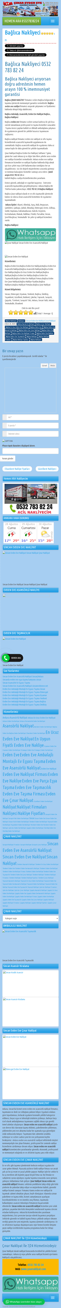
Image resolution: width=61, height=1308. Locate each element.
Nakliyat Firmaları (32, 806)
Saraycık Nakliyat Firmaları (11, 845)
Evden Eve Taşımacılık (33, 787)
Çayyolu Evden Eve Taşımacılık (12, 900)
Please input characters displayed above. (18, 445)
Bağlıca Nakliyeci (30, 35)
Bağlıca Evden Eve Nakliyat (17, 733)
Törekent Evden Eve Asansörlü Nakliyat (27, 868)
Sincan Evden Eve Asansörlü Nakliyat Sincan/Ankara (23, 676)
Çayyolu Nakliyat (48, 900)
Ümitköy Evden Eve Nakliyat (11, 831)
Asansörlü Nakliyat (18, 725)
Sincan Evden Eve (40, 818)
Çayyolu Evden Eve (20, 893)
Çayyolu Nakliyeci (25, 903)
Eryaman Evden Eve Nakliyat (11, 750)
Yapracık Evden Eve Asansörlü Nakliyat (15, 884)
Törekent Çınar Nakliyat (46, 878)
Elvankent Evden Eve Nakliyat (35, 733)
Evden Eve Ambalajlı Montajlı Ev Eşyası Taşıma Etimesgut (25, 692)
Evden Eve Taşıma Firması (24, 793)
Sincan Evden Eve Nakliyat (24, 856)
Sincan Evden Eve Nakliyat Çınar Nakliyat (41, 321)
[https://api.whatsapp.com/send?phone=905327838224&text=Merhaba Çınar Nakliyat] (30, 1284)
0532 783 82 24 (35, 1264)
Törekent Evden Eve (9, 868)
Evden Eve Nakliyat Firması (25, 774)
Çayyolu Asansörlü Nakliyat (38, 890)
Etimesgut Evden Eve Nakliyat (43, 750)
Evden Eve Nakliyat (48, 768)
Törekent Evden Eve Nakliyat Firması (14, 871)
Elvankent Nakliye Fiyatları (17, 468)
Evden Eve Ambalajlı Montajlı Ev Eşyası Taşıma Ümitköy (25, 704)
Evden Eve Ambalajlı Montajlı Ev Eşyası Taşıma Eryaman (25, 695)
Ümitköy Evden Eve (50, 828)
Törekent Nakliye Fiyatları (29, 878)
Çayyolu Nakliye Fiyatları (39, 903)
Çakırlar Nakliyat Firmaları (48, 887)
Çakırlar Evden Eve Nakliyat (17, 828)
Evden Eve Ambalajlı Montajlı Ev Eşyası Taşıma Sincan (24, 689)
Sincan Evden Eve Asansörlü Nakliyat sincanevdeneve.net (25, 686)
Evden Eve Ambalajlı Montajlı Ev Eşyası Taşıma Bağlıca (24, 701)
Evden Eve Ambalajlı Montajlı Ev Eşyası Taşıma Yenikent (25, 698)
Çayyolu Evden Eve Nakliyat (35, 828)
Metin (53, 365)
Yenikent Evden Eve (37, 825)
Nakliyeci (10, 813)
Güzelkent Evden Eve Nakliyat (43, 801)
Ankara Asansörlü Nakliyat (15, 717)
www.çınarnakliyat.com (33, 1269)
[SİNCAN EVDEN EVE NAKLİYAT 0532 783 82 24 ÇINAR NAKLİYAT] (30, 9)
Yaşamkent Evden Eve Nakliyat (20, 825)
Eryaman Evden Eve (50, 746)
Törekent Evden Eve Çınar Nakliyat (21, 875)
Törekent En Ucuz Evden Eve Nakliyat (46, 864)
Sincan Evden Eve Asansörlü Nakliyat (22, 1306)
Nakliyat (9, 806)
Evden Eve (11, 754)
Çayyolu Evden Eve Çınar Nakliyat (32, 900)
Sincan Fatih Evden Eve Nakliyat (19, 822)
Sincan (31, 818)
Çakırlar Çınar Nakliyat (21, 890)
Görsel (44, 365)
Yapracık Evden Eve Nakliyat (36, 884)
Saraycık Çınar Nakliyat (39, 845)
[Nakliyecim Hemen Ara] (31, 498)
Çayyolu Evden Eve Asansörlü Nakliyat (38, 893)
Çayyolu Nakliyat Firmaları (11, 903)
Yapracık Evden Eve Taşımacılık (17, 887)
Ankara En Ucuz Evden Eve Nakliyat (41, 718)
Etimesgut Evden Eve (27, 750)
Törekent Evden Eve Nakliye (34, 871)
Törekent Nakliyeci (15, 878)
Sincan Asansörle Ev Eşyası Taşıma (16, 683)
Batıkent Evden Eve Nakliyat (43, 727)
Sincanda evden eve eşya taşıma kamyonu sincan (22, 679)
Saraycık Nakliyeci (26, 845)
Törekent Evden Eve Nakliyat (38, 822)
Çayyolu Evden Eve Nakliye (46, 896)
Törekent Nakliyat (38, 875)
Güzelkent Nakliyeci (47, 468)
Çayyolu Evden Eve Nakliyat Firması (26, 896)
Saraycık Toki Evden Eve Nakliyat (19, 818)
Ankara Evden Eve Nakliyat (11, 721)
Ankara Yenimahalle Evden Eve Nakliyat (32, 721)
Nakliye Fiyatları (31, 813)
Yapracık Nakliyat (33, 887)
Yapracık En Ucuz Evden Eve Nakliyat (32, 881)
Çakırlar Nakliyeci (8, 890)
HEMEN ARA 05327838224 (22, 21)
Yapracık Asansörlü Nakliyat (11, 881)
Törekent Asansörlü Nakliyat (26, 864)
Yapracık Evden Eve (50, 881)
